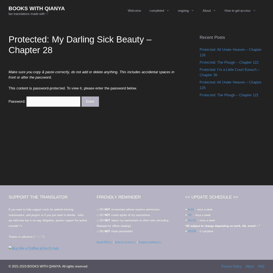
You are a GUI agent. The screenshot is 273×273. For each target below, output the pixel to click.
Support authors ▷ (149, 242)
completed (157, 10)
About (207, 10)
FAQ (261, 266)
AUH (191, 209)
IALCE (192, 220)
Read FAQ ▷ (104, 242)
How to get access (238, 10)
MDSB (192, 231)
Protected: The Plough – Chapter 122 (229, 62)
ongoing (183, 10)
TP (190, 215)
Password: (17, 101)
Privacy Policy (231, 266)
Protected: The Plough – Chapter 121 (229, 95)
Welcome (134, 10)
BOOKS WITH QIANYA (37, 8)
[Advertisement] (232, 145)
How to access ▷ (125, 242)
